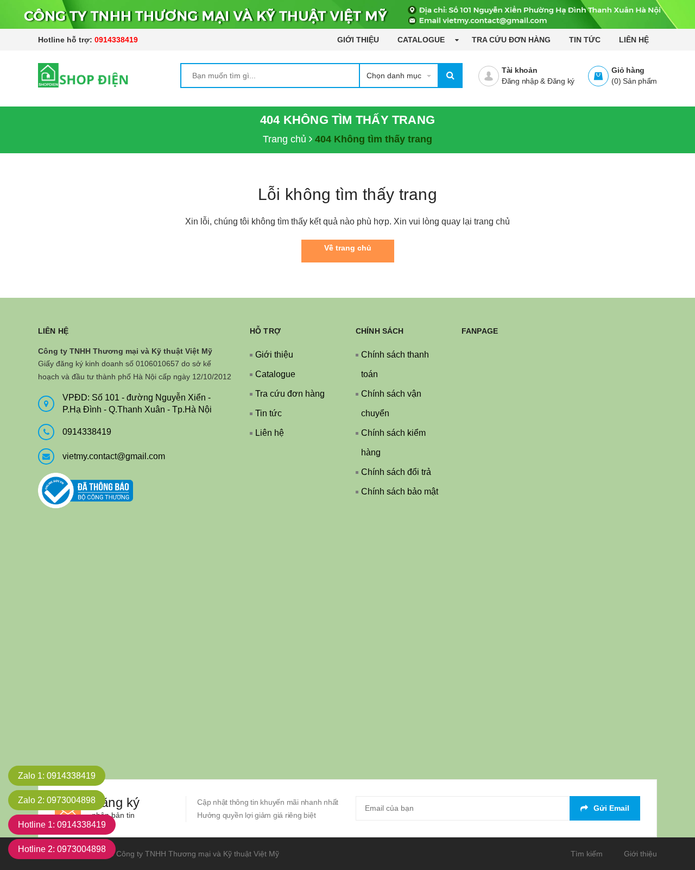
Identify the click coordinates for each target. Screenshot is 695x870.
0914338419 (116, 39)
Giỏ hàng (628, 70)
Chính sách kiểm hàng (393, 442)
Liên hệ (634, 39)
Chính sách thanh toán (395, 364)
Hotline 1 (62, 824)
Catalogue (422, 39)
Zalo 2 (57, 800)
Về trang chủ (347, 247)
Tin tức (585, 39)
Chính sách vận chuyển (391, 403)
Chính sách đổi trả (396, 472)
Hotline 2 (62, 849)
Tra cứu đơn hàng (511, 39)
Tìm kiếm (587, 853)
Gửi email (611, 808)
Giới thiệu (358, 39)
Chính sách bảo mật (399, 491)
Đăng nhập (520, 81)
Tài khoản (520, 70)
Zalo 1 (57, 775)
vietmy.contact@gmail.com (113, 456)
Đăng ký (560, 81)
